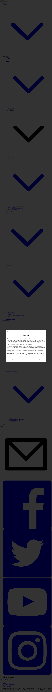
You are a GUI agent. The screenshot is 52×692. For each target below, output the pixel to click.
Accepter (16, 360)
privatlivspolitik (24, 356)
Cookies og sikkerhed (21, 354)
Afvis (35, 360)
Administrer (26, 360)
